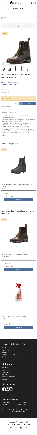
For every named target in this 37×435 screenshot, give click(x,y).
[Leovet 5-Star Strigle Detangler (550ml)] (18, 297)
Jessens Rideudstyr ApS (18, 422)
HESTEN (4, 374)
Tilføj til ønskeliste (6, 106)
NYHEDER (5, 368)
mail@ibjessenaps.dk (12, 357)
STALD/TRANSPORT (8, 377)
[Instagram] (7, 390)
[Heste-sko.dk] (10, 390)
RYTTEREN (5, 372)
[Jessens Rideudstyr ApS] (18, 2)
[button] (18, 24)
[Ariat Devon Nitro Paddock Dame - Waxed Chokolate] (18, 235)
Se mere (4, 379)
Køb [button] (29, 103)
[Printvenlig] (35, 16)
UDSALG (4, 370)
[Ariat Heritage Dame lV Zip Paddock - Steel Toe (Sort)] (18, 165)
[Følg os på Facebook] (4, 390)
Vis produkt (18, 199)
